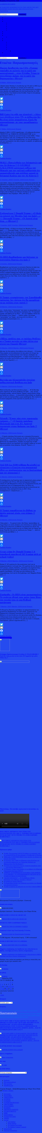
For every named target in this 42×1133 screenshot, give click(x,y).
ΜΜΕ (6, 1113)
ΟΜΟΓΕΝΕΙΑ (12, 26)
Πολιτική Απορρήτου (10, 1130)
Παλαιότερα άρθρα (6, 638)
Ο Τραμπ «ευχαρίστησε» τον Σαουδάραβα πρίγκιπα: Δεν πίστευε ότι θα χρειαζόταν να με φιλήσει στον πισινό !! (21, 300)
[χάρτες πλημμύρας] (6, 1057)
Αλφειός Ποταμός (15, 82)
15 (11, 986)
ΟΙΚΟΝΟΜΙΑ (8, 35)
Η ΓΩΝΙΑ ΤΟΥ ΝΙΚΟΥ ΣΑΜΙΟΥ (18, 47)
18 (3, 989)
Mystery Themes (8, 1090)
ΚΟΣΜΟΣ (7, 21)
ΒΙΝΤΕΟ (7, 39)
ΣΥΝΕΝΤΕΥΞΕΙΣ (10, 1116)
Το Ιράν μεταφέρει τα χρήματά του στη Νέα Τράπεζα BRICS (23, 886)
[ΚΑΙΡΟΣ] (3, 976)
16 (13, 986)
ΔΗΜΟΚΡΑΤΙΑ (13, 23)
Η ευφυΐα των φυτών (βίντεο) (13, 881)
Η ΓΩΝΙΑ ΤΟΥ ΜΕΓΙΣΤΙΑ (16, 46)
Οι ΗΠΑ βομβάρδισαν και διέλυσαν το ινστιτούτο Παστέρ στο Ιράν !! (19, 258)
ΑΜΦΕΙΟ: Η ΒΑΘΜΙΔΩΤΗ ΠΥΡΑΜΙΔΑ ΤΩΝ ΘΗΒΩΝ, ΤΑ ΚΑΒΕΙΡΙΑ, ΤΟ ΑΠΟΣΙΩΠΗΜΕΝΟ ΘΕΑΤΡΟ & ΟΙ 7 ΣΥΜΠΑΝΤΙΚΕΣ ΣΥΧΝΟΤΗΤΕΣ (22, 874)
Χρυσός (35, 1010)
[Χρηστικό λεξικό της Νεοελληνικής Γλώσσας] (15, 934)
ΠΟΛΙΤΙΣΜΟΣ (12, 44)
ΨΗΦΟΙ (25, 1010)
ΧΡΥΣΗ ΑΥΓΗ (3, 1017)
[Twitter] (21, 98)
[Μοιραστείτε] (21, 107)
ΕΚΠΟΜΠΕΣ (8, 1115)
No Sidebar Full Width (15, 1125)
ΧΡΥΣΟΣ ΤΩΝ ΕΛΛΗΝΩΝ (29, 1015)
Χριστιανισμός (8, 1012)
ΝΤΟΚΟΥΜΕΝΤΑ (10, 1111)
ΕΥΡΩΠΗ (11, 28)
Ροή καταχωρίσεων (10, 1082)
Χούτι (31, 1013)
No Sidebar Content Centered (17, 1127)
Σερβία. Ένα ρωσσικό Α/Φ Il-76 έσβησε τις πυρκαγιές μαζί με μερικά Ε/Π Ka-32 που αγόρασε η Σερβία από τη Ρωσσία (23, 854)
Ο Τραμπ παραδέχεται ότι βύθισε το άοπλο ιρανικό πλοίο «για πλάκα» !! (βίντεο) (18, 513)
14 (9, 986)
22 (11, 989)
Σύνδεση (6, 1080)
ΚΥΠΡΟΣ (11, 25)
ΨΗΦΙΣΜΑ (16, 1017)
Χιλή (18, 1013)
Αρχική (6, 18)
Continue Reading (5, 110)
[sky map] (3, 1065)
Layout (6, 1120)
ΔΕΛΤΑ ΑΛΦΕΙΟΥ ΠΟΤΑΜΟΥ (18, 49)
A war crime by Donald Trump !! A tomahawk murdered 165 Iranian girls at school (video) (20, 554)
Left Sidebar (11, 1122)
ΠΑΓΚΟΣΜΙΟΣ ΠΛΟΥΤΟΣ (17, 37)
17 (1, 989)
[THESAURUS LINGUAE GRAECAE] (13, 919)
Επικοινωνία (8, 1129)
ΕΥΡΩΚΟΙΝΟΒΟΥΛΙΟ (15, 30)
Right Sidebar (12, 1123)
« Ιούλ (2, 995)
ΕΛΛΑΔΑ (7, 32)
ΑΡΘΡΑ (6, 1118)
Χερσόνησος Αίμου (18, 1015)
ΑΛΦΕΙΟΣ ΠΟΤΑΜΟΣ (7, 4)
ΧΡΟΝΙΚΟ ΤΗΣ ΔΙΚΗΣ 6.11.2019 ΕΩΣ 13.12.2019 (11, 1010)
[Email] (21, 101)
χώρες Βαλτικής (10, 1015)
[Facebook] (21, 104)
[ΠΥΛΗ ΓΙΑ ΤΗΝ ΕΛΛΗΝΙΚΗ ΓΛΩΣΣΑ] (14, 926)
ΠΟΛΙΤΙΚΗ (8, 19)
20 (7, 989)
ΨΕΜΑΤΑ (27, 1013)
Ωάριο (34, 1013)
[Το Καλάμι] (4, 969)
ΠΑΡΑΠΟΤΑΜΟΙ (17, 51)
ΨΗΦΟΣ (38, 1015)
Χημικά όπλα (31, 1010)
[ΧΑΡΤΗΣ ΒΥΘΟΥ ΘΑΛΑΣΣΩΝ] (11, 1050)
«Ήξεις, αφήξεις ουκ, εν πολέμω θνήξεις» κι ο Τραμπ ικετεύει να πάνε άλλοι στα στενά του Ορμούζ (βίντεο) (20, 341)
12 (5, 986)
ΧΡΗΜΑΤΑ (22, 1013)
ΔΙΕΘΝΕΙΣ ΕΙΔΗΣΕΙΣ (11, 33)
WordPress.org (8, 1085)
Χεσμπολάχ (25, 1017)
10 (1, 986)
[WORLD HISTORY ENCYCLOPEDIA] (13, 945)
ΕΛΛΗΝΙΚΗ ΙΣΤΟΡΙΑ (15, 42)
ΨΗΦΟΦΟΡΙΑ (10, 1017)
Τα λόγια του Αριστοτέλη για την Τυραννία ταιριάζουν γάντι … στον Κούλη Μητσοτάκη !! (22, 866)
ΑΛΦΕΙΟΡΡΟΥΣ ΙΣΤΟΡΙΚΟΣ (13, 40)
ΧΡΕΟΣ (21, 1017)
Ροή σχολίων (8, 1084)
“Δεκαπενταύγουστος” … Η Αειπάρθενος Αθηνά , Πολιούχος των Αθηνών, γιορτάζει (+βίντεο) (19, 878)
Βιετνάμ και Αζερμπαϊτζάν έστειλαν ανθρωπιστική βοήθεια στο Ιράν (17, 381)
